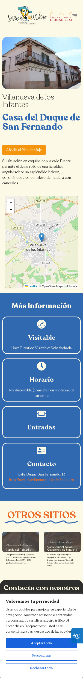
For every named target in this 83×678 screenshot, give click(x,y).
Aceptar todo (41, 643)
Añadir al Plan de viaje (24, 150)
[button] (74, 15)
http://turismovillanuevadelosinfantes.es (41, 479)
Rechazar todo (41, 668)
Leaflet (32, 286)
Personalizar (41, 655)
